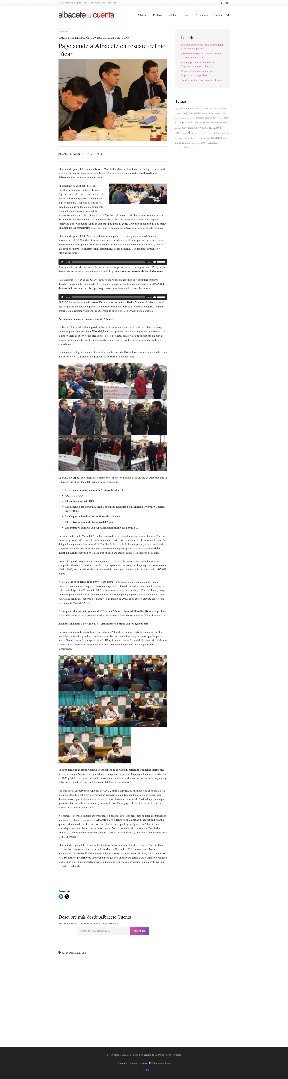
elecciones (210, 117)
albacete (197, 108)
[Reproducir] (62, 261)
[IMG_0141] (149, 673)
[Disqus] (112, 1003)
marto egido (201, 127)
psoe (208, 137)
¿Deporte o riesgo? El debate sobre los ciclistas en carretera (202, 55)
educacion (199, 117)
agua (190, 108)
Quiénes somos (138, 1063)
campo (216, 108)
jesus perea (182, 122)
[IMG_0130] (149, 453)
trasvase (194, 143)
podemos (226, 133)
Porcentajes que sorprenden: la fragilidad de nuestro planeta (197, 64)
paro (196, 133)
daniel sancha (180, 118)
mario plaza (187, 127)
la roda (191, 123)
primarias (202, 138)
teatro (187, 142)
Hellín (227, 117)
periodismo (216, 133)
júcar (65, 952)
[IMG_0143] (113, 709)
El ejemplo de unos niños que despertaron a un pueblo (197, 73)
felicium (220, 118)
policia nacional (180, 138)
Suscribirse (139, 930)
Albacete (63, 31)
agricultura (181, 108)
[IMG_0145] (149, 709)
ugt (199, 143)
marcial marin (216, 122)
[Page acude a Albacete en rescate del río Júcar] (112, 61)
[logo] (86, 15)
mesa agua (74, 952)
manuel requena (202, 122)
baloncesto (207, 108)
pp (197, 137)
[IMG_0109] (149, 381)
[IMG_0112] (76, 417)
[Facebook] (227, 3)
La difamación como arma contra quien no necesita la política (202, 46)
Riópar (225, 138)
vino (194, 147)
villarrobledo (183, 147)
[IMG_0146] (76, 745)
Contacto (123, 1063)
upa (84, 952)
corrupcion (178, 113)
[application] (112, 262)
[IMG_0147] (113, 745)
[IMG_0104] (113, 381)
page (193, 133)
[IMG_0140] (113, 673)
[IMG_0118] (76, 453)
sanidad (179, 142)
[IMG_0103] (76, 381)
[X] (221, 3)
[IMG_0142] (76, 709)
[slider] (161, 261)
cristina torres (200, 112)
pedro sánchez (205, 133)
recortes (216, 137)
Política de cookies (159, 1063)
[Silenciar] (154, 261)
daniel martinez (220, 113)
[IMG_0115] (113, 417)
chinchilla (223, 109)
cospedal (188, 113)
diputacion (190, 118)
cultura (211, 112)
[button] (228, 15)
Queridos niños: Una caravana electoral (202, 80)
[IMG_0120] (113, 453)
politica (191, 138)
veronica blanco (212, 142)
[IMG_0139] (76, 673)
